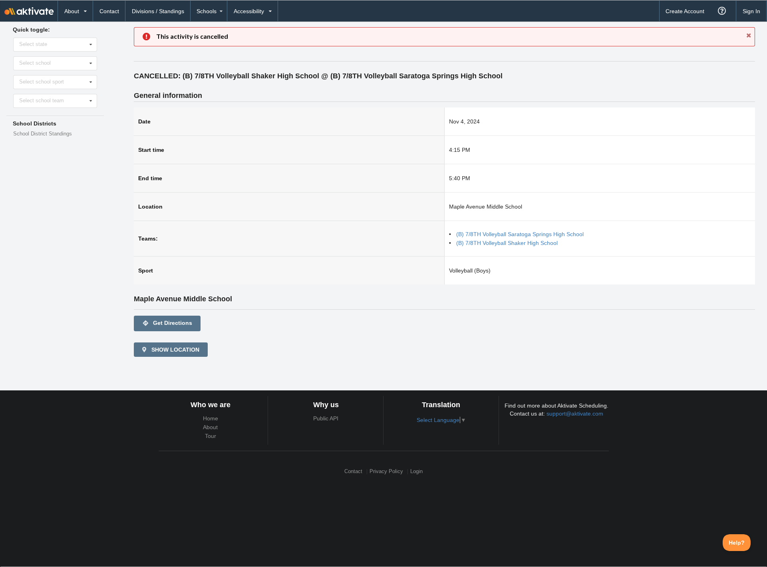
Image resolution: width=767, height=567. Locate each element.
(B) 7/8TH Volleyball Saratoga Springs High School (520, 234)
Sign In (751, 11)
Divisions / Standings (158, 11)
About (210, 427)
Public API (325, 418)
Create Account (685, 11)
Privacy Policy (386, 471)
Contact (109, 11)
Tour (210, 436)
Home (210, 418)
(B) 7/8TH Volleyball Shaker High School (507, 243)
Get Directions (167, 323)
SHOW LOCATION (174, 349)
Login (416, 471)
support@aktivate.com (574, 413)
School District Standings (42, 134)
